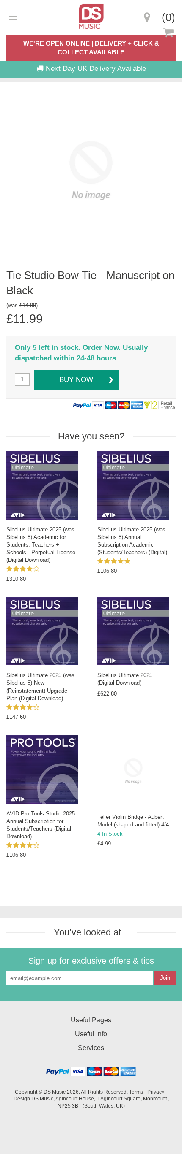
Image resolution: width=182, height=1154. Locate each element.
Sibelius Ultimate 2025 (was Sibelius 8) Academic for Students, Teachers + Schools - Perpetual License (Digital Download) (40, 544)
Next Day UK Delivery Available (95, 69)
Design (22, 1098)
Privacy (155, 1091)
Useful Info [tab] (91, 1034)
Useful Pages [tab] (91, 1020)
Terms (136, 1091)
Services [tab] (91, 1047)
